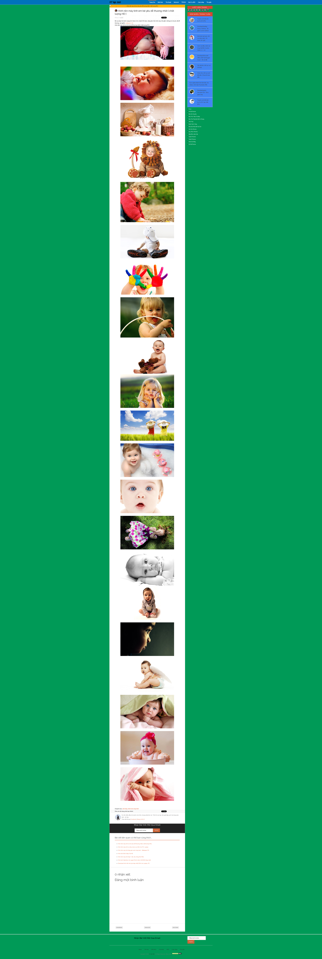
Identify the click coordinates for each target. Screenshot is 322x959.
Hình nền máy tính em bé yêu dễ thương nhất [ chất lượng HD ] (135, 843)
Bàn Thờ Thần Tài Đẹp (194, 116)
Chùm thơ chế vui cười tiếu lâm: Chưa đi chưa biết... (203, 75)
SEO (168, 949)
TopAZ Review (192, 136)
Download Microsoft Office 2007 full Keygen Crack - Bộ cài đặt (203, 58)
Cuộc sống (201, 2)
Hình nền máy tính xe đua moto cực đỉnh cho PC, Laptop (133, 847)
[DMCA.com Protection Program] (177, 954)
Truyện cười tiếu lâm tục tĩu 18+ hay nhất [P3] (203, 102)
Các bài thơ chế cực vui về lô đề (203, 66)
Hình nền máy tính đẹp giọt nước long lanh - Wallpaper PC (133, 850)
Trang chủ (113, 6)
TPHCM (183, 2)
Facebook (133, 819)
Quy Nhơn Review (193, 131)
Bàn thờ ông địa (192, 114)
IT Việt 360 (115, 2)
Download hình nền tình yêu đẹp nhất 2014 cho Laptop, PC (134, 863)
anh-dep (125, 808)
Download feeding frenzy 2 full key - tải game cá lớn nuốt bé (203, 28)
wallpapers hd (129, 23)
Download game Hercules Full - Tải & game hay (202, 92)
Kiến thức (160, 2)
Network (176, 2)
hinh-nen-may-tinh (121, 6)
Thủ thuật (168, 2)
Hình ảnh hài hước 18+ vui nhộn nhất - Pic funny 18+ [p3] (203, 38)
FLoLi (190, 109)
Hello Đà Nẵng (192, 141)
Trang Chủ (152, 2)
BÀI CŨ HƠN (175, 927)
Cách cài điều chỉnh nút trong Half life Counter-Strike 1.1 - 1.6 (203, 48)
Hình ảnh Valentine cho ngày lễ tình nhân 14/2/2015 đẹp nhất (134, 860)
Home (140, 949)
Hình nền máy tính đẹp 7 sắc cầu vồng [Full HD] (131, 856)
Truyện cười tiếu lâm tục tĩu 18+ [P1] (203, 20)
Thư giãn (209, 2)
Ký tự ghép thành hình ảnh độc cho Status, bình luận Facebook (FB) (199, 84)
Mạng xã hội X (141, 819)
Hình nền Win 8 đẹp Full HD (125, 853)
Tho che (146, 949)
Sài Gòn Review (192, 129)
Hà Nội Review (192, 111)
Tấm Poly (191, 121)
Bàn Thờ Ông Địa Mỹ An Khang (196, 119)
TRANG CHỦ (147, 927)
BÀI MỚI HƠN (119, 927)
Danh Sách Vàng (193, 124)
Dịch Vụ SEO (191, 2)
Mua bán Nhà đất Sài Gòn (195, 126)
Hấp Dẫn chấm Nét (193, 134)
